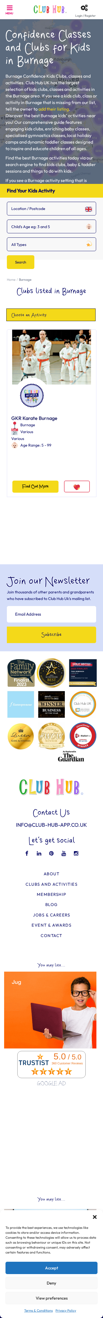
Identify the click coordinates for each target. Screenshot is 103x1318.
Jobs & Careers (51, 915)
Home (11, 279)
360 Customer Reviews (67, 1063)
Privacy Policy (65, 1310)
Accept (51, 1268)
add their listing (53, 109)
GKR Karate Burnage (34, 418)
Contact (51, 935)
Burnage (27, 424)
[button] (95, 1217)
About (52, 873)
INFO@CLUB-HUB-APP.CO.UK (51, 824)
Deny (51, 1283)
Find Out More (35, 486)
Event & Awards (51, 925)
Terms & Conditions (38, 1310)
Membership (51, 894)
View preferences (52, 1298)
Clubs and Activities (51, 884)
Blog (51, 904)
